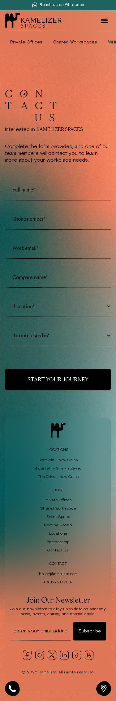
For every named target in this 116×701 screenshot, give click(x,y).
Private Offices (26, 42)
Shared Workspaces (75, 42)
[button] (104, 21)
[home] (33, 21)
